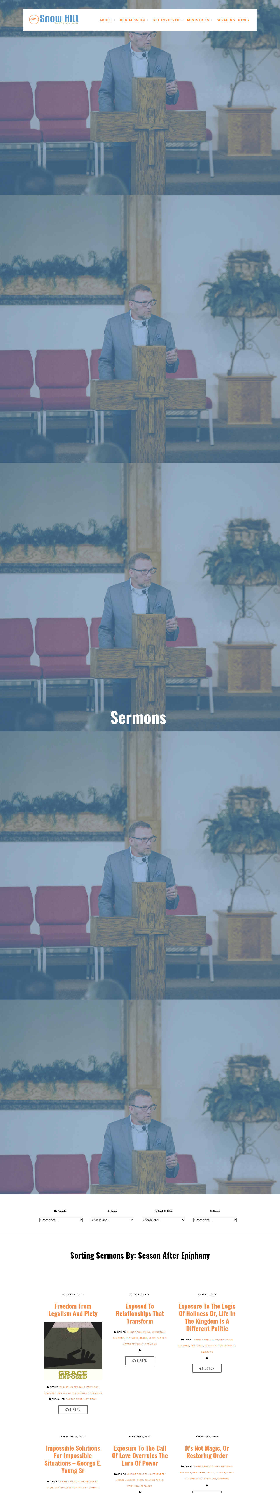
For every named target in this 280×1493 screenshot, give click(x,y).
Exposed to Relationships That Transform (140, 1313)
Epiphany (92, 1387)
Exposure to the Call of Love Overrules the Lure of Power (140, 1455)
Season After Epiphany (73, 1393)
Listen (74, 1409)
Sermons (226, 20)
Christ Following (139, 1332)
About (106, 20)
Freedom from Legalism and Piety (73, 1309)
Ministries (198, 20)
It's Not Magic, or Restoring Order (207, 1451)
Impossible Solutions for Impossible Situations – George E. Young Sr (72, 1459)
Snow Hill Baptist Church (60, 19)
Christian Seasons (72, 1387)
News (243, 20)
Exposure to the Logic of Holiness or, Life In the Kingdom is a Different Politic (207, 1317)
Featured (50, 1393)
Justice (130, 1479)
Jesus (143, 1337)
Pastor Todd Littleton (81, 1399)
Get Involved (166, 20)
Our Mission (132, 20)
